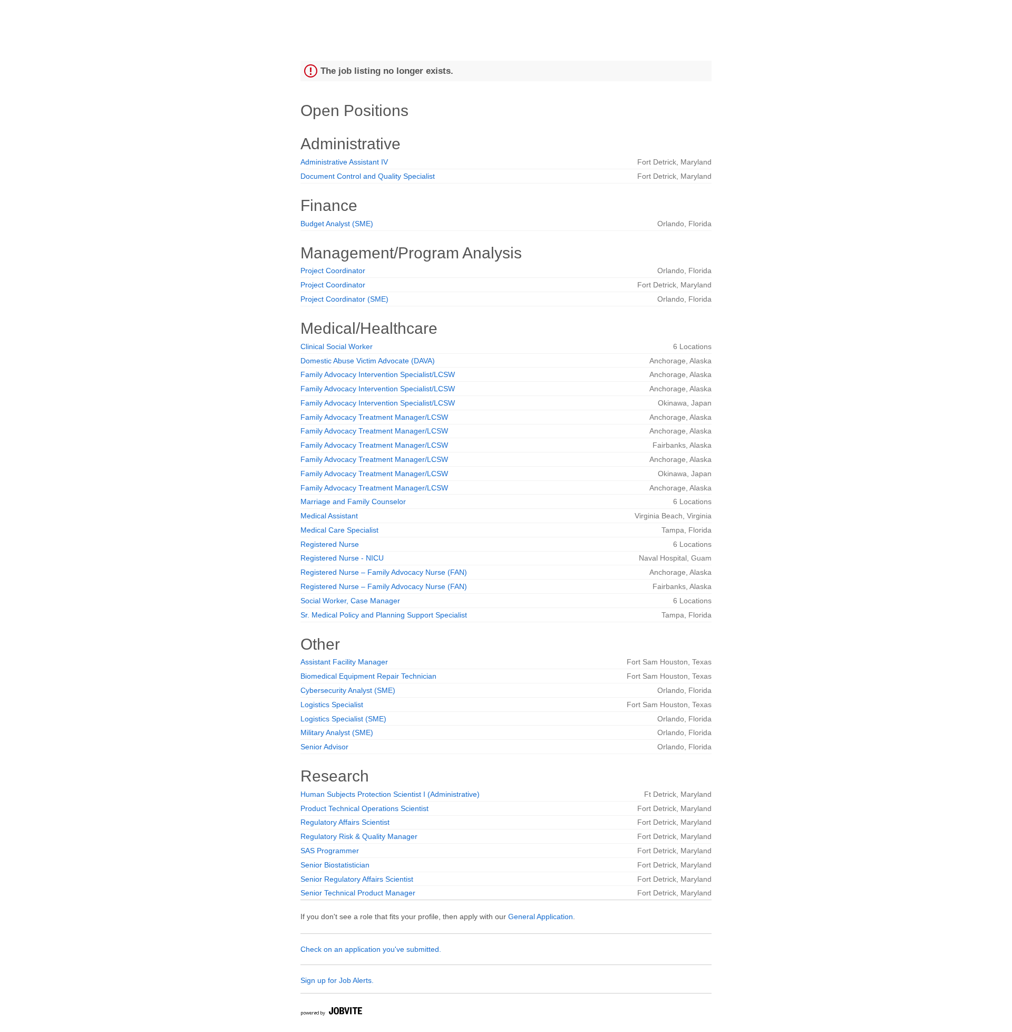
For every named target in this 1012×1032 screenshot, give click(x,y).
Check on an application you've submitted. (370, 949)
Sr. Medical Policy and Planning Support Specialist (383, 615)
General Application (540, 916)
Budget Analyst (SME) (336, 223)
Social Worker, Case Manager (350, 600)
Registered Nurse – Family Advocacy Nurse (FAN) (383, 572)
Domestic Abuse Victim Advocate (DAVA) (367, 360)
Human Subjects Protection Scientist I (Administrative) (390, 794)
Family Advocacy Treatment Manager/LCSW (374, 417)
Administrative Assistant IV (344, 162)
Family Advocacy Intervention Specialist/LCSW (377, 374)
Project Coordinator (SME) (344, 299)
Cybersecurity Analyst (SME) (347, 690)
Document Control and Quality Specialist (367, 176)
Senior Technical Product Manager (357, 893)
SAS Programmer (329, 850)
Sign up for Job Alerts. (337, 980)
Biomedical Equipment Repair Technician (368, 676)
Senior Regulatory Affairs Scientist (356, 879)
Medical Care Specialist (339, 530)
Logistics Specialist (331, 704)
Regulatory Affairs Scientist (345, 822)
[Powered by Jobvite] (331, 1013)
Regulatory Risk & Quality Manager (358, 836)
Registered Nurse (329, 544)
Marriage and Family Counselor (353, 501)
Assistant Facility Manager (344, 662)
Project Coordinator (332, 270)
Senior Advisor (324, 746)
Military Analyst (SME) (336, 732)
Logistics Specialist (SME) (343, 719)
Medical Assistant (329, 516)
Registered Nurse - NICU (342, 558)
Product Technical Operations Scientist (364, 808)
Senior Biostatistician (334, 865)
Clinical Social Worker (336, 346)
